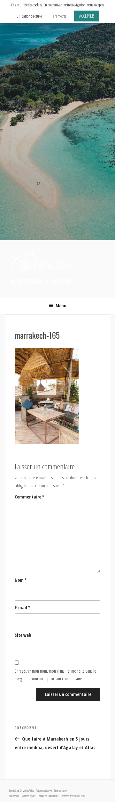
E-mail (22, 607)
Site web (23, 635)
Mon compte (14, 796)
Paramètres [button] (58, 16)
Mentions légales (28, 796)
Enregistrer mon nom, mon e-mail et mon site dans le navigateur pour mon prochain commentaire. (55, 675)
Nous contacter (60, 791)
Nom (21, 580)
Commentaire (29, 497)
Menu (61, 306)
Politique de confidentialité (48, 796)
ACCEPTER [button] (86, 16)
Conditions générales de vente (73, 796)
